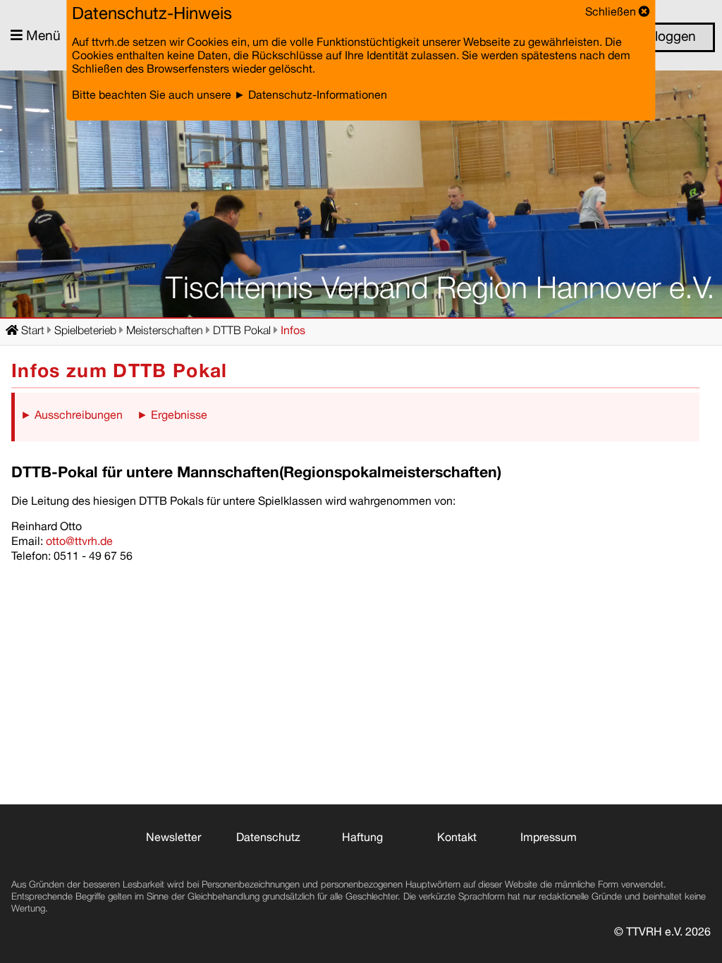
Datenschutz (268, 839)
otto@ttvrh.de (78, 542)
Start (31, 332)
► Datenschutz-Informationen (310, 96)
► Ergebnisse (172, 416)
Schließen (612, 13)
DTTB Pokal (242, 332)
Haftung (362, 839)
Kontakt (457, 839)
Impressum (548, 839)
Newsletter (173, 839)
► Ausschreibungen (71, 416)
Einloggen (664, 37)
